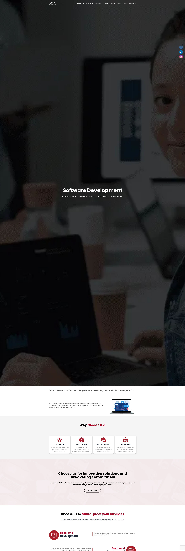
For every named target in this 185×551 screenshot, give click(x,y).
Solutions (79, 3)
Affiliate (106, 3)
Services (88, 3)
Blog (119, 3)
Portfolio (113, 3)
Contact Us (132, 3)
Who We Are (98, 3)
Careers (125, 3)
